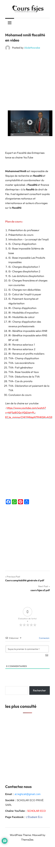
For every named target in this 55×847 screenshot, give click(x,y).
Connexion (43, 638)
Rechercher (39, 690)
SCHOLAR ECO (36, 810)
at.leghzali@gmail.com (27, 794)
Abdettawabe (32, 47)
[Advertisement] (27, 81)
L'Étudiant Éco (34, 817)
